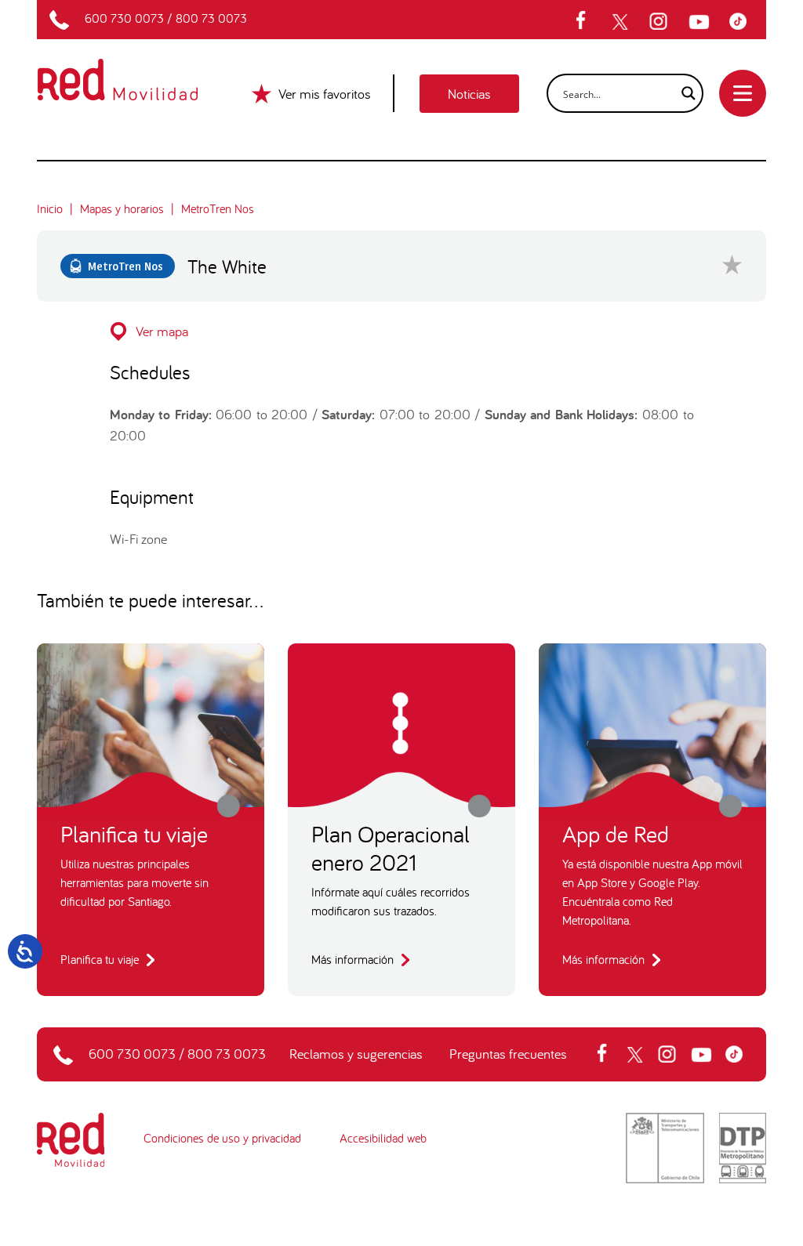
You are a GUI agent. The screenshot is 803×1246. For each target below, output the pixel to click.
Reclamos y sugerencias (356, 1054)
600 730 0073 (124, 18)
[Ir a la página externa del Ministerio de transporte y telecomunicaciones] (665, 1146)
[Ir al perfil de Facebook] (586, 22)
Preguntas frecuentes (508, 1054)
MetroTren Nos (217, 208)
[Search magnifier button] (684, 93)
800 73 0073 (211, 18)
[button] (402, 331)
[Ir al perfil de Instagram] (660, 22)
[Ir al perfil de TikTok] (741, 22)
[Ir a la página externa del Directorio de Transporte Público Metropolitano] (742, 1146)
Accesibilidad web (383, 1138)
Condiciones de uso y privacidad (222, 1138)
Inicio (50, 208)
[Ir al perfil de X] (622, 22)
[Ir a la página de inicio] (136, 69)
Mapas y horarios (122, 208)
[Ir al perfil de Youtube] (701, 22)
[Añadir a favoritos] (732, 264)
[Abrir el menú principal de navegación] (742, 93)
